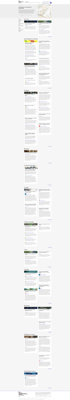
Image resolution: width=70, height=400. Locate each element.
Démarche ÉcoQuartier (42, 66)
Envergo (39, 80)
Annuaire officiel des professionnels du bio (30, 242)
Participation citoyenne (20, 31)
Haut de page (50, 36)
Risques (19, 27)
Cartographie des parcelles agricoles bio (29, 232)
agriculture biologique (27, 228)
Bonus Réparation (27, 171)
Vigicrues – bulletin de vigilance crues (29, 281)
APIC (40, 288)
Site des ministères (48, 1)
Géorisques (27, 293)
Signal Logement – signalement (43, 101)
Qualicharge (26, 25)
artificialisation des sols (43, 44)
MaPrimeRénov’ (32, 136)
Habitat (19, 21)
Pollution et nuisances (21, 29)
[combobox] (46, 2)
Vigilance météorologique (42, 274)
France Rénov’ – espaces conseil (28, 96)
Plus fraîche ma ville (42, 200)
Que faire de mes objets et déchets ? (28, 175)
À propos (45, 1)
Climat (19, 24)
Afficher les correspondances (50, 2)
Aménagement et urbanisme (20, 20)
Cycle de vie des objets (21, 23)
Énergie (19, 22)
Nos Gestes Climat (40, 210)
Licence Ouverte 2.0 (41, 399)
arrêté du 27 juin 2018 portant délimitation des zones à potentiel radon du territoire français (44, 363)
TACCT (27, 206)
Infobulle (41, 2)
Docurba (25, 58)
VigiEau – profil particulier (41, 29)
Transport (20, 28)
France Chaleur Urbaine (27, 154)
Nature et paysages (21, 25)
